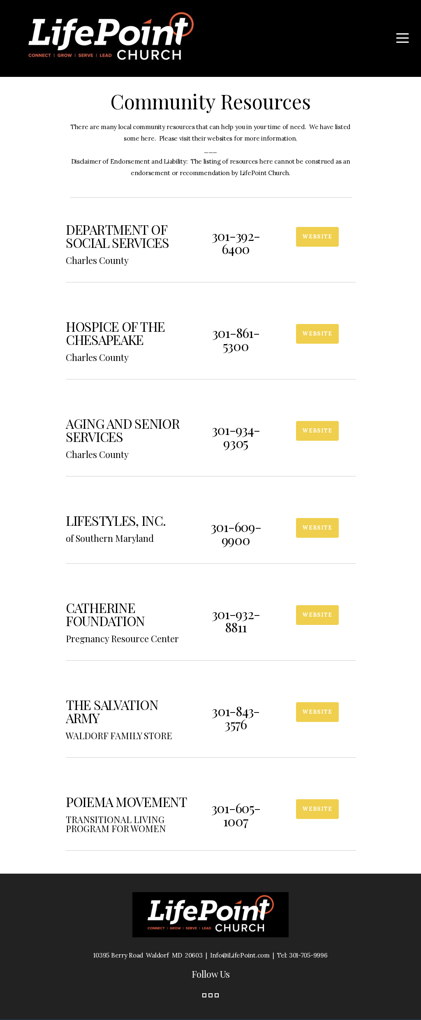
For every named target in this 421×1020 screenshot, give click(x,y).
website (317, 236)
